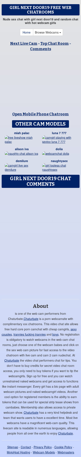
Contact (26, 447)
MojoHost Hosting (18, 452)
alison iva (22, 149)
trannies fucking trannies (30, 334)
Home (27, 32)
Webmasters (66, 452)
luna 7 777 (59, 133)
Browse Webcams (47, 32)
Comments (40, 49)
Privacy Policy (43, 447)
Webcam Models (44, 452)
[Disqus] (40, 242)
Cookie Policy (63, 447)
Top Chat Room (54, 43)
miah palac (21, 133)
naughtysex (59, 161)
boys (55, 334)
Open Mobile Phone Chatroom (40, 114)
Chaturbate (31, 319)
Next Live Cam (23, 43)
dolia (59, 149)
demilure (22, 161)
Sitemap (12, 447)
